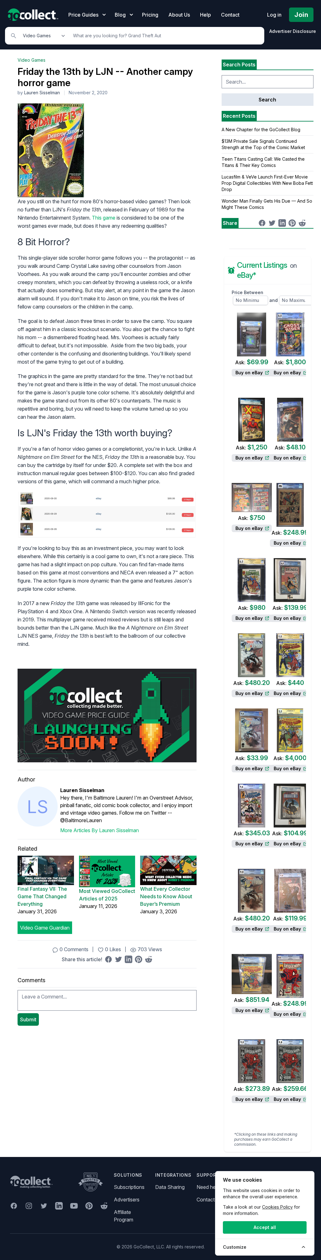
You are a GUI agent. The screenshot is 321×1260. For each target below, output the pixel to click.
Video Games (31, 60)
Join (301, 14)
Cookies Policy (277, 1207)
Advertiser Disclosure (292, 31)
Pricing (150, 15)
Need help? (209, 1187)
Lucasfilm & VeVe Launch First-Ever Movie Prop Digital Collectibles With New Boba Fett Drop (267, 183)
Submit (28, 1019)
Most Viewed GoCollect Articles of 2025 (107, 895)
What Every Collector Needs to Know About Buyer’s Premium (166, 896)
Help (205, 15)
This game (103, 218)
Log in (274, 15)
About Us (179, 15)
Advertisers (126, 1199)
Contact (230, 15)
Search (267, 99)
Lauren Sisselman (42, 92)
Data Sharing (170, 1187)
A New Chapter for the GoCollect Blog (261, 129)
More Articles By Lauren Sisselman (99, 830)
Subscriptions (129, 1187)
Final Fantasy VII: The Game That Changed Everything (42, 896)
